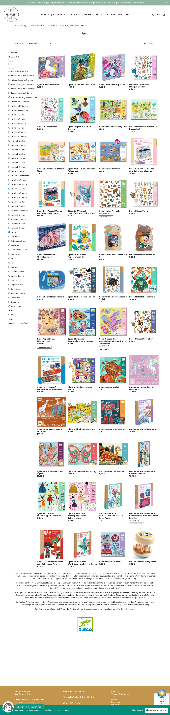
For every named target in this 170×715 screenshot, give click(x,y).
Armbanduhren (17, 276)
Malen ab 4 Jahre (18, 219)
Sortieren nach (20, 43)
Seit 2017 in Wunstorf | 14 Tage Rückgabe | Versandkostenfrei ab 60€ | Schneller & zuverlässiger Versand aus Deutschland (85, 2)
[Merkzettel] (158, 15)
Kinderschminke (17, 271)
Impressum (116, 702)
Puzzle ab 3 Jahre (18, 119)
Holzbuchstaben (18, 293)
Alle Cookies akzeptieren (156, 710)
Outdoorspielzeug (18, 241)
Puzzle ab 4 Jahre (18, 123)
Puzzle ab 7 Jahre (18, 136)
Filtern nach (12, 53)
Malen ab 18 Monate (19, 210)
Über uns (115, 691)
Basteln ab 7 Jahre (19, 197)
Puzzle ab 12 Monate (19, 106)
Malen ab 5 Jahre (18, 223)
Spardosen (15, 254)
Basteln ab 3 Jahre (19, 180)
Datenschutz (117, 704)
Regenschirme (17, 284)
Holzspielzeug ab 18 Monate (22, 88)
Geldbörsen (16, 289)
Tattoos (14, 263)
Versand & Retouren (120, 694)
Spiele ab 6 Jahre (18, 158)
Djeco (26, 26)
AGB (113, 696)
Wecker (14, 258)
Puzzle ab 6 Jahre (18, 132)
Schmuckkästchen (19, 250)
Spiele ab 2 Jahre (18, 141)
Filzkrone (14, 267)
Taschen (14, 280)
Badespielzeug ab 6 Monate (23, 80)
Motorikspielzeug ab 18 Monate (24, 97)
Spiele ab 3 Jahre (18, 145)
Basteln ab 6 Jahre (19, 193)
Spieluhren (15, 237)
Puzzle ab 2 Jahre (18, 115)
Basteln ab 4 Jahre (19, 184)
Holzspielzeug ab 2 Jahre (21, 93)
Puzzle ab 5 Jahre (18, 128)
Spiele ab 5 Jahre (18, 154)
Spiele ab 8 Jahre (18, 167)
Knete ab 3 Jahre (18, 206)
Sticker (13, 232)
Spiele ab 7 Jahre (18, 162)
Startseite (18, 26)
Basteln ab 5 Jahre (19, 189)
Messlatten (15, 245)
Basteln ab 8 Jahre (19, 202)
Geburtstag (16, 302)
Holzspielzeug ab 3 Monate (22, 84)
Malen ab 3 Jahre (18, 215)
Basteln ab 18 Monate (20, 176)
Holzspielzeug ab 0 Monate (22, 75)
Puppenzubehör (17, 171)
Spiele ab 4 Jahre (18, 149)
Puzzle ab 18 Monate (19, 110)
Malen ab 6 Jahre (18, 228)
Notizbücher (16, 306)
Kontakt (114, 699)
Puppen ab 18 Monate (20, 102)
